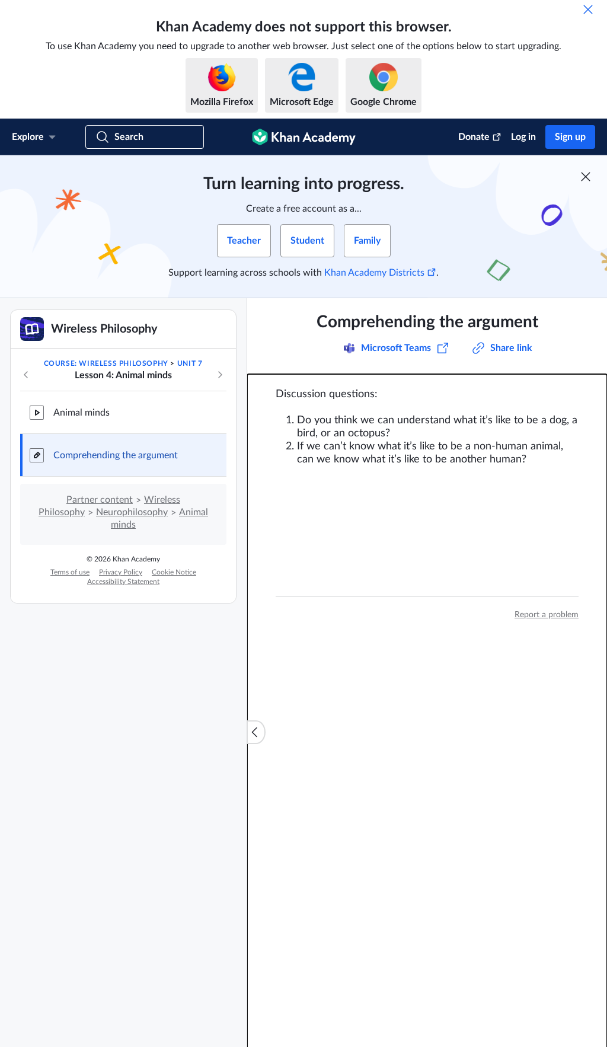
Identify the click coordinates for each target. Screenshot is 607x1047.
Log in (523, 137)
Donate (474, 137)
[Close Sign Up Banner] (586, 177)
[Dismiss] (588, 9)
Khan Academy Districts (374, 272)
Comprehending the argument (115, 455)
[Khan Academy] (304, 137)
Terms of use (70, 572)
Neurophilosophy (132, 512)
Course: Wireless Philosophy (106, 363)
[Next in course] (220, 375)
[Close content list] (256, 732)
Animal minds (81, 412)
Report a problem (547, 615)
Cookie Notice (174, 572)
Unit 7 (190, 363)
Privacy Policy (120, 572)
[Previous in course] (26, 375)
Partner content (99, 500)
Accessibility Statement (123, 581)
